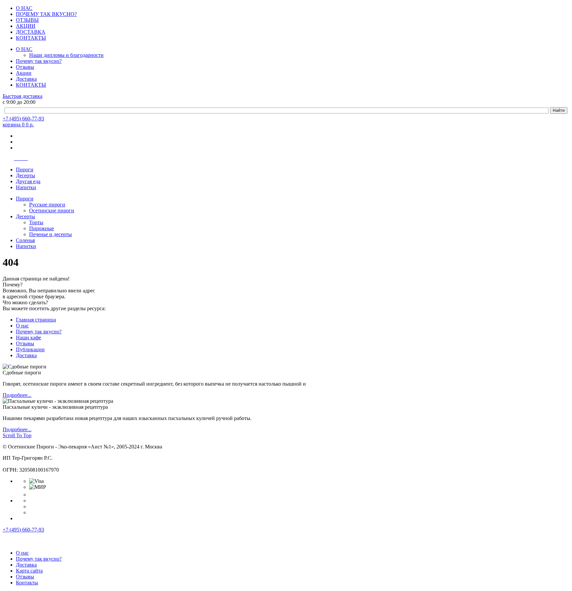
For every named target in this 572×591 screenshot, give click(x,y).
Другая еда (28, 181)
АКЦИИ (25, 26)
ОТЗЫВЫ (27, 20)
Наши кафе (28, 337)
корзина (18, 124)
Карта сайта (29, 570)
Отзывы (25, 67)
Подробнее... (17, 395)
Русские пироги (47, 204)
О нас (22, 325)
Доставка (26, 79)
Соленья (25, 240)
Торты (36, 222)
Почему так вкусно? (39, 61)
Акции (23, 73)
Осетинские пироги (51, 210)
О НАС (24, 8)
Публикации (30, 349)
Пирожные (41, 228)
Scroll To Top (17, 435)
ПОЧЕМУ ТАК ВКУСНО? (46, 14)
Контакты (27, 582)
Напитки (26, 187)
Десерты (25, 175)
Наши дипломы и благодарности (66, 55)
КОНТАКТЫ (31, 38)
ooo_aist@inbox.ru (23, 464)
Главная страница (36, 319)
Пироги (24, 169)
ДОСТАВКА (30, 32)
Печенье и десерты (50, 234)
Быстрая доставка (22, 96)
